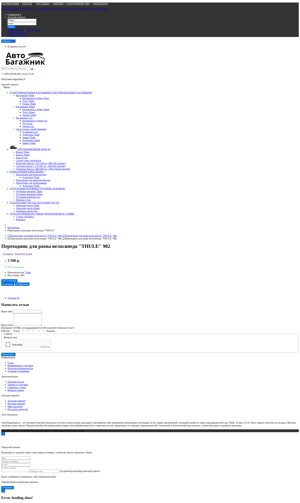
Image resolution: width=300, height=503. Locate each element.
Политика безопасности (20, 368)
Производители (16, 381)
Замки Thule (28, 137)
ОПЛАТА (27, 3)
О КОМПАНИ (9, 3)
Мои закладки (15, 406)
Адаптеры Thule (31, 134)
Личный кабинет (17, 401)
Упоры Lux (28, 126)
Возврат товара (16, 390)
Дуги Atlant (28, 112)
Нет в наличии (9, 281)
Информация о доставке (20, 365)
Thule (28, 272)
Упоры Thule (29, 104)
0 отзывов (7, 254)
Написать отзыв (23, 254)
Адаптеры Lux (30, 132)
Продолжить (8, 354)
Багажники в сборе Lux (34, 120)
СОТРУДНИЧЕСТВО (78, 3)
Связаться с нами (17, 387)
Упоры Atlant (29, 115)
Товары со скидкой (18, 384)
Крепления (13, 227)
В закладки (7, 284)
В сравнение (22, 284)
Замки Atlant (29, 143)
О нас (11, 362)
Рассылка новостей (18, 409)
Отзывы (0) (14, 298)
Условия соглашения (18, 371)
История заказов (16, 403)
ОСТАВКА (44, 3)
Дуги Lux (27, 123)
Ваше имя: (6, 311)
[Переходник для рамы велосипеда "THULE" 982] (35, 235)
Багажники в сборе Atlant (35, 109)
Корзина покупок (17, 32)
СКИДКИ (59, 3)
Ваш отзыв (7, 325)
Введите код (10, 337)
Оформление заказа (18, 35)
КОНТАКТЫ (100, 3)
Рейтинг (5, 331)
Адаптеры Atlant (31, 140)
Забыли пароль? (16, 30)
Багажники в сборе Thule (35, 98)
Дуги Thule (28, 101)
